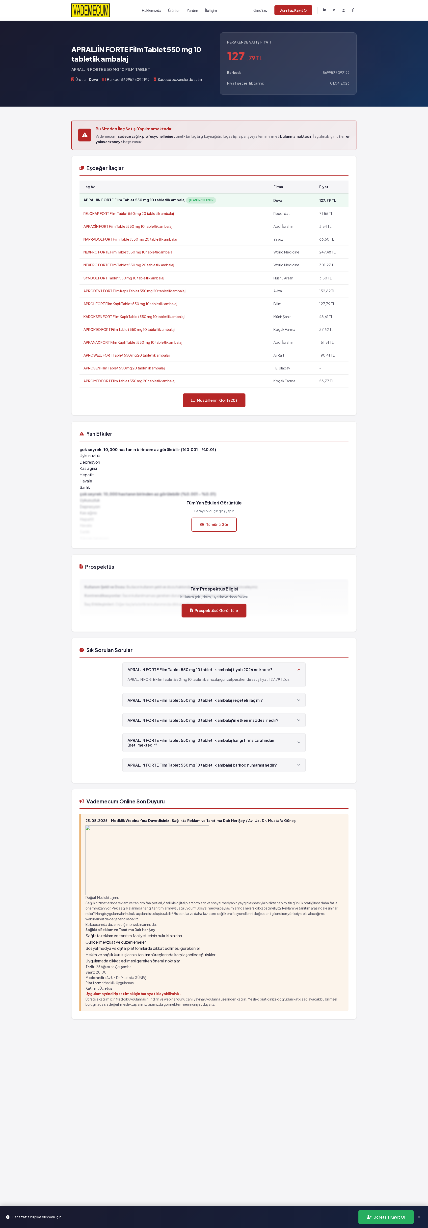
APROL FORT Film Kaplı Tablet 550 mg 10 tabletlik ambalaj (130, 303)
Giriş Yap (260, 10)
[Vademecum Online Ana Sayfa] (90, 10)
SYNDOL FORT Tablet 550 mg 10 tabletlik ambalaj (123, 278)
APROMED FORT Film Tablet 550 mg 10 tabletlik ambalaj (129, 329)
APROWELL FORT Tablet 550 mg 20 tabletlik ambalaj (126, 355)
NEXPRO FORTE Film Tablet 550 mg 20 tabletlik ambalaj (128, 265)
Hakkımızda (151, 10)
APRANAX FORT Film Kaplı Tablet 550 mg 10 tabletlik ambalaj (132, 342)
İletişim (211, 10)
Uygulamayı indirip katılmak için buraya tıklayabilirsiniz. (133, 994)
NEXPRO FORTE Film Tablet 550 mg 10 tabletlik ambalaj (128, 252)
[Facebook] (353, 10)
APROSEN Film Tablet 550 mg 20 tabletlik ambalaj (124, 368)
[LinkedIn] (324, 10)
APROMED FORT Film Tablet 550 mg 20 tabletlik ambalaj (129, 381)
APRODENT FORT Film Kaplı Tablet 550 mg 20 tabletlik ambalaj (134, 291)
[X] (334, 10)
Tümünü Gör (217, 524)
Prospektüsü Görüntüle (216, 610)
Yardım (192, 10)
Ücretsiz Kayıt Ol (293, 10)
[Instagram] (343, 10)
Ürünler (174, 10)
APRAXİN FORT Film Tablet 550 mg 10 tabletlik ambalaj (127, 226)
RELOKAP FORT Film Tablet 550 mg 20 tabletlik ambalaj (128, 213)
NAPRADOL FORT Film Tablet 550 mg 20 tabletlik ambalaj (130, 239)
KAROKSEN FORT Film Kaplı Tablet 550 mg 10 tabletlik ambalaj (134, 316)
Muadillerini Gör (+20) (217, 400)
